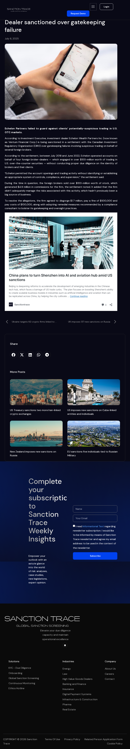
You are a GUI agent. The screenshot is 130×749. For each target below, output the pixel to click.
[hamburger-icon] (93, 6)
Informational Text (93, 526)
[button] (13, 354)
